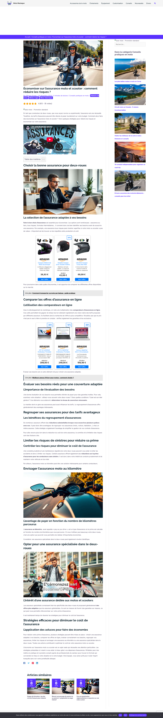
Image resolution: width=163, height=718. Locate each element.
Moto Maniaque (19, 3)
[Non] (161, 715)
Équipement (105, 3)
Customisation (118, 3)
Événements (94, 3)
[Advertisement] (81, 21)
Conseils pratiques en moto (79, 96)
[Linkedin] (37, 663)
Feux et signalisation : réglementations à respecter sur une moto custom (88, 698)
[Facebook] (24, 663)
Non (125, 715)
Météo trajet (33, 98)
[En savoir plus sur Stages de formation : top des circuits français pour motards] (38, 686)
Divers (148, 3)
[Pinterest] (33, 663)
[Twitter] (29, 663)
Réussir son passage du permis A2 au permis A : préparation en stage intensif (62, 698)
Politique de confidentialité (138, 715)
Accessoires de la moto (78, 3)
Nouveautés (139, 3)
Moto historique (46, 98)
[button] (155, 3)
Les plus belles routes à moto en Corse (128, 81)
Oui (120, 715)
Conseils (129, 3)
